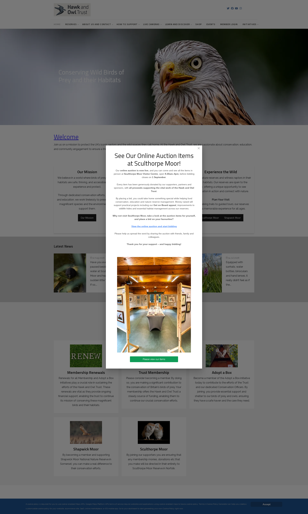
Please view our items (154, 359)
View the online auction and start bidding (154, 226)
